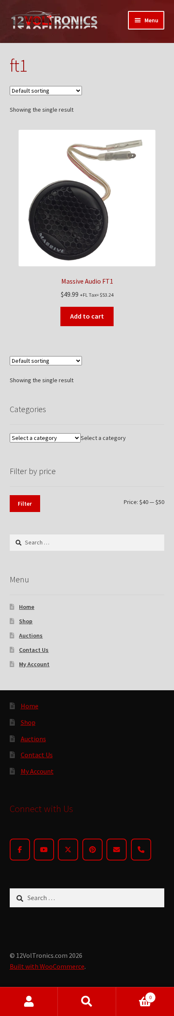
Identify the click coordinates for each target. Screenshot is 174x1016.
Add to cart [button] (87, 316)
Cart (134, 994)
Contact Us (34, 650)
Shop (26, 621)
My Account (34, 664)
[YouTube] (44, 850)
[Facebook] (20, 850)
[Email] (116, 850)
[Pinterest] (92, 850)
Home (26, 607)
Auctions (31, 635)
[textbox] (103, 438)
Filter (25, 503)
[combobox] (103, 438)
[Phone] (141, 850)
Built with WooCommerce (47, 966)
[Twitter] (68, 850)
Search (87, 1001)
